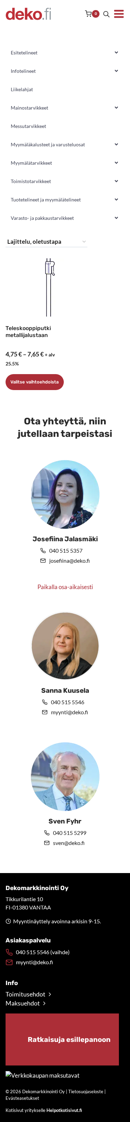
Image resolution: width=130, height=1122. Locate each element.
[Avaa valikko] (118, 13)
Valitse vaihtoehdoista (34, 382)
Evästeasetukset (22, 1098)
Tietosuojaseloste (85, 1091)
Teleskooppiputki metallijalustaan (28, 332)
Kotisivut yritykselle (44, 1110)
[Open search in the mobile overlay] (106, 14)
